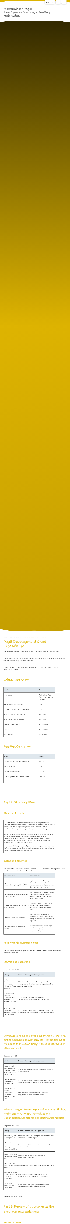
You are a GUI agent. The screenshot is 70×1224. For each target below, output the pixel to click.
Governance (17, 637)
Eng (47, 2)
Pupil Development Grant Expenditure (34, 637)
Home (5, 637)
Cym (52, 2)
